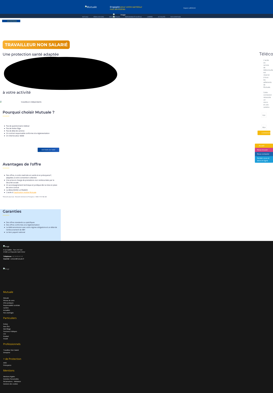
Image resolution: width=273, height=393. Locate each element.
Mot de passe (263, 121)
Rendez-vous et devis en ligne (263, 159)
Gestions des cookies (10, 384)
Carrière (6, 308)
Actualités (6, 310)
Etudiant (6, 336)
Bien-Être (6, 326)
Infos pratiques (8, 303)
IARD (5, 363)
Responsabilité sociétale (11, 305)
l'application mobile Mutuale (25, 192)
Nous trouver (262, 150)
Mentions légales (9, 377)
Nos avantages (176, 17)
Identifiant (265, 111)
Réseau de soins (99, 17)
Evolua (5, 324)
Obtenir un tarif (48, 150)
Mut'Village (7, 329)
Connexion (265, 133)
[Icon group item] (5, 263)
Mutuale (85, 17)
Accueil (261, 145)
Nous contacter (263, 154)
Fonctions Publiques (10, 331)
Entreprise (6, 352)
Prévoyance (7, 365)
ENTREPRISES (12, 21)
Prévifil (5, 339)
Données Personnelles (11, 379)
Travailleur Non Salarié (11, 350)
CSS (4, 334)
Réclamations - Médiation (12, 381)
